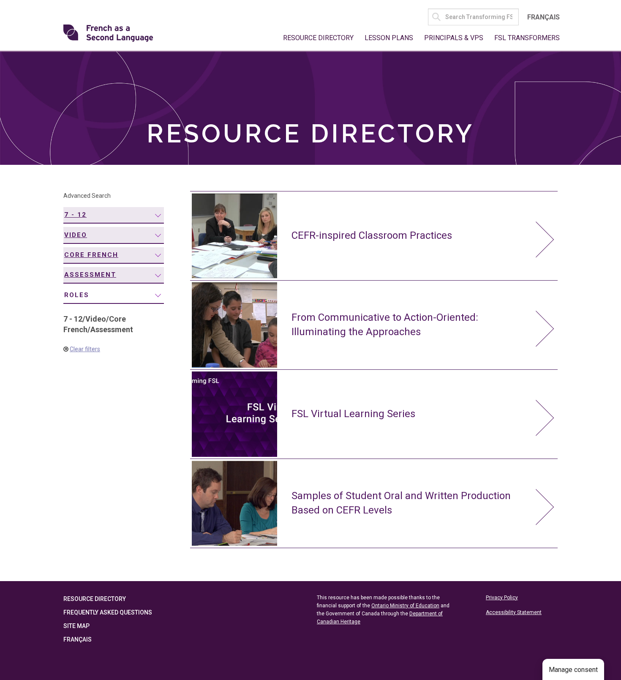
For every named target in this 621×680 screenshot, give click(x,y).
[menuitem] (113, 215)
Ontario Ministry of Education (405, 606)
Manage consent (573, 670)
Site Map (76, 626)
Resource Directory (318, 38)
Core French (91, 255)
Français (543, 17)
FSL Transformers (527, 38)
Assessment (90, 275)
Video (75, 235)
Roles (76, 295)
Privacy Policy (502, 598)
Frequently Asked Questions (107, 612)
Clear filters (85, 349)
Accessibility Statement (514, 612)
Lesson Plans (389, 38)
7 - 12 (75, 214)
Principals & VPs (453, 38)
